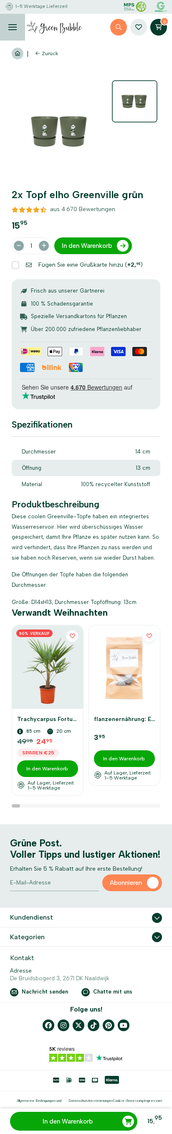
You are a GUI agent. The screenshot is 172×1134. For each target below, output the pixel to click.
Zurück (50, 53)
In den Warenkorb (68, 1121)
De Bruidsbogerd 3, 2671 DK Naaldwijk (59, 978)
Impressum (153, 1100)
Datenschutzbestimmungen (90, 1100)
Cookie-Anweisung (128, 1100)
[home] (54, 27)
